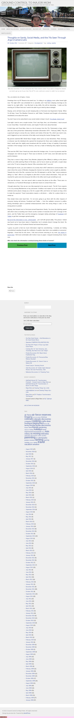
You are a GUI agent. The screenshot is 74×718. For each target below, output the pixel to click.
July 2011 (28, 598)
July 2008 (28, 685)
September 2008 (30, 681)
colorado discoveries (42, 419)
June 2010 (29, 630)
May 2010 (28, 632)
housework (37, 432)
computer (27, 421)
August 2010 (29, 625)
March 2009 (29, 666)
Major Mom (29, 388)
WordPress (27, 713)
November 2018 (30, 451)
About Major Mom (12, 29)
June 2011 (29, 601)
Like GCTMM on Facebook (31, 405)
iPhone (43, 431)
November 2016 (30, 461)
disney (45, 423)
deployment (38, 423)
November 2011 (30, 589)
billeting (49, 100)
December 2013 (30, 529)
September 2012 (30, 565)
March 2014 (29, 521)
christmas (44, 417)
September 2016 (30, 466)
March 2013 (29, 550)
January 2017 (29, 459)
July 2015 (28, 488)
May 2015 (28, 492)
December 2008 (30, 673)
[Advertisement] (37, 254)
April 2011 (28, 606)
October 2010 (29, 620)
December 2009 (30, 644)
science (31, 442)
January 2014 (29, 526)
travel (41, 442)
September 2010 (30, 623)
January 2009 (29, 671)
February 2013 (30, 553)
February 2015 (30, 500)
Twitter (10, 216)
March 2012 (29, 579)
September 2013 (30, 536)
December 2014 (30, 504)
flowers (26, 427)
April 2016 (28, 471)
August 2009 (29, 654)
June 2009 (29, 659)
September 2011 (30, 594)
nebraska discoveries (30, 435)
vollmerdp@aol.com (31, 390)
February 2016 (30, 475)
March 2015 (29, 497)
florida (32, 425)
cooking (36, 421)
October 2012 (29, 562)
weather (54, 43)
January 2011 (29, 613)
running (26, 442)
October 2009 (29, 649)
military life (28, 434)
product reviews (29, 440)
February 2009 (30, 668)
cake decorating (36, 417)
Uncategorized (38, 43)
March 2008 (29, 695)
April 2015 (28, 495)
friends (35, 427)
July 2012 (28, 570)
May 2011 (28, 603)
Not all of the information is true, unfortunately (22, 220)
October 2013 (29, 533)
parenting (29, 437)
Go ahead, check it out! (57, 119)
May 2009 (28, 661)
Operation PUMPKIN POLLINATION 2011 (37, 342)
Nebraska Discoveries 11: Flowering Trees (37, 372)
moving (36, 433)
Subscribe (29, 328)
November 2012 (30, 560)
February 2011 (30, 611)
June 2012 (29, 572)
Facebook (61, 214)
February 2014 (30, 524)
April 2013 (28, 548)
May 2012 (28, 574)
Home (3, 29)
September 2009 (30, 652)
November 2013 (30, 531)
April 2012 (28, 577)
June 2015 (29, 490)
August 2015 (29, 485)
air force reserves (41, 414)
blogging (28, 417)
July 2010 (28, 627)
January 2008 (29, 700)
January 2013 (29, 555)
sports (35, 442)
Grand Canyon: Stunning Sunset (35, 365)
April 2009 (28, 664)
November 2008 (30, 676)
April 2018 (28, 454)
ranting (49, 43)
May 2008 (28, 690)
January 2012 (29, 584)
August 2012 (29, 567)
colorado (28, 419)
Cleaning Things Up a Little (41, 388)
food (30, 427)
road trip (46, 440)
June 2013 (29, 543)
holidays (38, 429)
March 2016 (29, 473)
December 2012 (30, 557)
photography (42, 438)
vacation (28, 444)
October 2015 (29, 480)
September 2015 (30, 483)
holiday (31, 429)
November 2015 (30, 478)
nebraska (45, 434)
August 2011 (29, 596)
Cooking (53, 29)
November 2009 (30, 647)
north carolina (42, 435)
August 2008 (29, 683)
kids (47, 431)
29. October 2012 (12, 43)
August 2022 (29, 449)
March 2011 (29, 608)
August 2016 (29, 468)
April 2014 (28, 519)
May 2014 (28, 516)
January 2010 (29, 642)
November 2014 (30, 507)
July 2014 (28, 514)
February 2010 (30, 640)
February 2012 (30, 582)
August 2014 (29, 512)
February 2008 (30, 697)
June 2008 (29, 688)
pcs (37, 438)
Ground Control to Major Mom (26, 2)
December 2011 (30, 586)
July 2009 (28, 656)
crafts (43, 421)
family (26, 425)
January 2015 (29, 502)
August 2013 (29, 538)
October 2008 (29, 678)
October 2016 (29, 463)
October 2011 (29, 591)
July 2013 (28, 541)
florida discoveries (43, 425)
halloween (26, 429)
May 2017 (28, 456)
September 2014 (30, 509)
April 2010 (28, 635)
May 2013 (28, 545)
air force (28, 415)
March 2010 (29, 637)
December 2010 (30, 615)
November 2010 (30, 618)
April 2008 (28, 693)
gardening (43, 427)
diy (48, 423)
